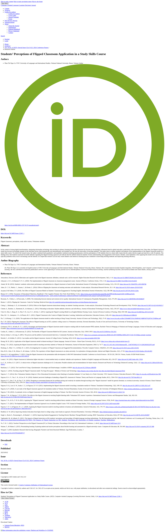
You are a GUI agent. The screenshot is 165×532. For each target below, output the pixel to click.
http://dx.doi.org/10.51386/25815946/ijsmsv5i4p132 (16, 397)
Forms (10, 19)
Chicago (7, 508)
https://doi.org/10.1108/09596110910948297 (131, 299)
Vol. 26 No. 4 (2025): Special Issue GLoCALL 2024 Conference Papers (27, 47)
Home (7, 44)
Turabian (7, 515)
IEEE (6, 512)
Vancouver (8, 517)
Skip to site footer (37, 1)
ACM (6, 501)
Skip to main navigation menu (23, 1)
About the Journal (13, 26)
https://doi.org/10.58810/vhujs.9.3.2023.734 (111, 392)
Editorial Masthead (14, 29)
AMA (6, 519)
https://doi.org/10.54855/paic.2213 (110, 423)
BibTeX (7, 527)
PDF (6, 444)
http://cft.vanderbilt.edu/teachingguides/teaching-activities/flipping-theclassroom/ (73, 302)
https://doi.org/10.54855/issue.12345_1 (12, 233)
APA (6, 505)
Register (7, 39)
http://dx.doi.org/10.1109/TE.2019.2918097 (136, 415)
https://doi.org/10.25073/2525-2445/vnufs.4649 (105, 403)
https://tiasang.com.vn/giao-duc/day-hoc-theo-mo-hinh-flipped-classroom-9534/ (101, 371)
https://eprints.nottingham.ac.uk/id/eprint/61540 (138, 389)
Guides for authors (10, 12)
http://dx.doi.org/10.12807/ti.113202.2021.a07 (136, 385)
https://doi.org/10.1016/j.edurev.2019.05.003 (129, 287)
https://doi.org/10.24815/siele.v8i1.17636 (130, 359)
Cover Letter (12, 15)
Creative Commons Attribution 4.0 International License (36, 485)
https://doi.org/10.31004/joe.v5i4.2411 (104, 331)
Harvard (7, 510)
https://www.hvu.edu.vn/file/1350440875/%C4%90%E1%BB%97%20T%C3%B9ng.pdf (134, 318)
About (6, 24)
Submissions (12, 27)
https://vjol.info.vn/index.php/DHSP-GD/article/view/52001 (44, 382)
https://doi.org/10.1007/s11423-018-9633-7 (150, 305)
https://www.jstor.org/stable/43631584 (88, 338)
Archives (7, 10)
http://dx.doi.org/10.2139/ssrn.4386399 (84, 367)
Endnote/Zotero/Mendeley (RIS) (14, 525)
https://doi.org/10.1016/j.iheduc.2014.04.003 (138, 351)
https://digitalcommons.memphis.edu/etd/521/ (113, 412)
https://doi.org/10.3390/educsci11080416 (124, 315)
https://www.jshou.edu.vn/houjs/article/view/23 (115, 341)
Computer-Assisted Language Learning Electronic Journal (18, 5)
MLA (6, 513)
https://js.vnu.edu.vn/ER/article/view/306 (148, 374)
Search (3, 36)
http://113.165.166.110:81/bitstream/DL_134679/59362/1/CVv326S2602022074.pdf (129, 344)
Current (7, 8)
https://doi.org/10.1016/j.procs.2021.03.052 (126, 348)
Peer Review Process (11, 20)
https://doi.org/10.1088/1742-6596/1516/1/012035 (122, 281)
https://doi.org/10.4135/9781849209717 (13, 433)
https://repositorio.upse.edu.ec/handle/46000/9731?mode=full (24, 328)
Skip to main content (7, 1)
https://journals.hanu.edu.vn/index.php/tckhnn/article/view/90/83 (134, 400)
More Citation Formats (8, 498)
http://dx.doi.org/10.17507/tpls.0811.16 (130, 377)
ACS (6, 503)
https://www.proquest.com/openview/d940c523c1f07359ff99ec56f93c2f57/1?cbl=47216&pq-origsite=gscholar (117, 335)
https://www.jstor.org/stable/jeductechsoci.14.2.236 (135, 308)
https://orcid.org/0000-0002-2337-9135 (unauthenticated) (22, 225)
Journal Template (13, 17)
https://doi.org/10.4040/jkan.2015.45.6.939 (141, 312)
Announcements (9, 22)
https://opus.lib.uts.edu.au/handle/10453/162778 (15, 323)
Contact (10, 32)
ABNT (7, 507)
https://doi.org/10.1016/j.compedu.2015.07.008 (140, 426)
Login (6, 41)
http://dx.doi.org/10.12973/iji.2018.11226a (126, 290)
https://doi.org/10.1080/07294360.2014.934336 (128, 277)
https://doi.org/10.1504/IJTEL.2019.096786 (133, 284)
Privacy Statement (13, 31)
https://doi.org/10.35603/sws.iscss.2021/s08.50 (15, 356)
